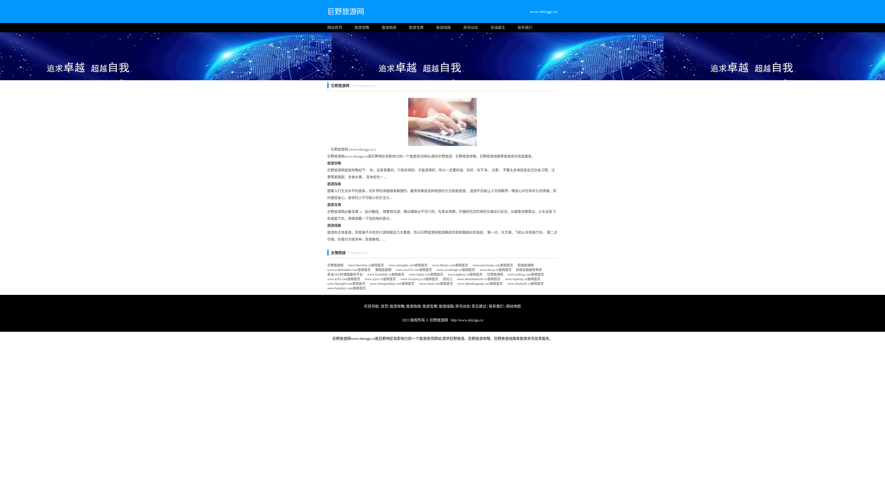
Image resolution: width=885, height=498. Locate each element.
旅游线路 (443, 28)
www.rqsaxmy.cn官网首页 (522, 279)
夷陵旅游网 (383, 270)
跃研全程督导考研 (529, 270)
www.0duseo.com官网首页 (450, 265)
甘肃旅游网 (495, 274)
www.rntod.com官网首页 (436, 283)
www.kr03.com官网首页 (343, 279)
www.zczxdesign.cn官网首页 (456, 270)
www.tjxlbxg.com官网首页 (526, 274)
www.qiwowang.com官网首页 (493, 265)
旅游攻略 (361, 28)
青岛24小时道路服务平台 (345, 274)
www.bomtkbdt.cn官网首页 (385, 274)
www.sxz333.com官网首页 (414, 270)
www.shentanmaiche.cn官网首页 (478, 279)
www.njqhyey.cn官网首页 (465, 274)
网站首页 (334, 28)
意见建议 (479, 306)
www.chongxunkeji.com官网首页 (392, 283)
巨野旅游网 (335, 265)
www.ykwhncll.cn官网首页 (525, 283)
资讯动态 (470, 28)
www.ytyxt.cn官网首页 (380, 279)
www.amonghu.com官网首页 (408, 265)
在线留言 (497, 28)
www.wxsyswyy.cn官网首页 (419, 279)
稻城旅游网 (526, 265)
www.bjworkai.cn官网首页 (366, 265)
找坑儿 (447, 279)
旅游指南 (389, 28)
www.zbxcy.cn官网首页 (495, 270)
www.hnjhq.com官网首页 (426, 274)
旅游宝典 (416, 28)
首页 (384, 306)
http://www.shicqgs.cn (466, 320)
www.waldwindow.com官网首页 (349, 270)
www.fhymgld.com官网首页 (346, 283)
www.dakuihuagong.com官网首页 (480, 283)
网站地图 (513, 306)
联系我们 (525, 28)
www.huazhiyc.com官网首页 (346, 288)
